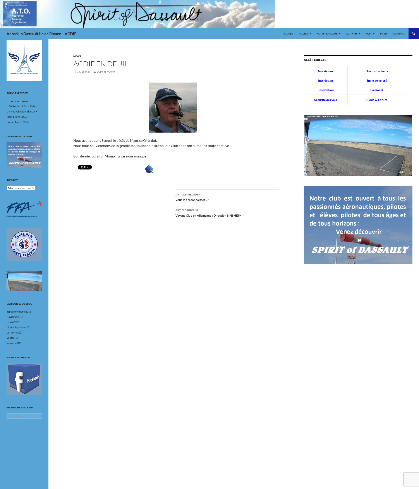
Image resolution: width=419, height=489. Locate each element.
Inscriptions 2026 (17, 116)
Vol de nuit (13, 332)
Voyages (11, 343)
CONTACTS (399, 33)
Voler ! (303, 33)
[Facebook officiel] (24, 379)
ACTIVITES (351, 33)
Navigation (13, 316)
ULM (368, 33)
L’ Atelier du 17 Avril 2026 (21, 106)
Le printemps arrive (18, 101)
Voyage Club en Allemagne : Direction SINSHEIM (208, 213)
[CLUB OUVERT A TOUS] (24, 155)
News (77, 56)
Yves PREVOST (106, 72)
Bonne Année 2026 (18, 122)
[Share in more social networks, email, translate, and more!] (149, 169)
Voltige (10, 337)
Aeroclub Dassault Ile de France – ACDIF (41, 33)
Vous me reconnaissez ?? (192, 197)
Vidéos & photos (16, 327)
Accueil (288, 33)
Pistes (384, 33)
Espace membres (16, 311)
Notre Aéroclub (327, 33)
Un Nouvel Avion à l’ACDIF (22, 111)
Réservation (326, 90)
